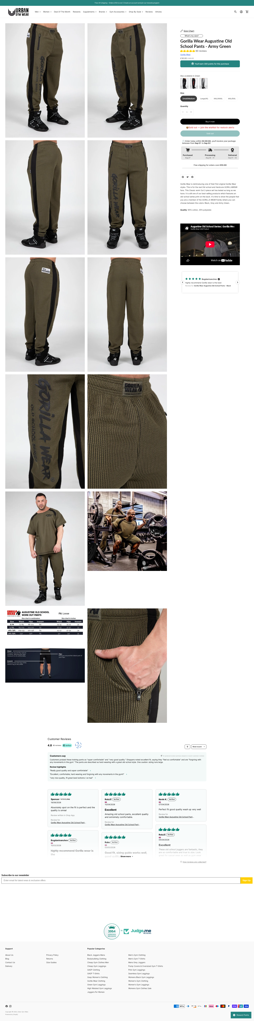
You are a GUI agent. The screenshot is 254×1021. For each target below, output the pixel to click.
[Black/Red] (194, 83)
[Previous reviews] (182, 282)
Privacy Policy (52, 955)
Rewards (76, 12)
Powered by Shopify (11, 1014)
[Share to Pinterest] (182, 177)
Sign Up (246, 880)
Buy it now (210, 121)
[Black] (184, 83)
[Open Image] (45, 80)
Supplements (88, 12)
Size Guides (51, 962)
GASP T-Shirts (93, 973)
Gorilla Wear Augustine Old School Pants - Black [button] (68, 822)
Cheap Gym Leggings (96, 966)
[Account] (241, 12)
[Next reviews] (237, 282)
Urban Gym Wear (22, 1012)
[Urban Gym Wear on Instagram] (10, 1006)
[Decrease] (182, 112)
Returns (49, 959)
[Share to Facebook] (192, 177)
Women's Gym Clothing (138, 981)
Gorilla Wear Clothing (96, 981)
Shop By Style (135, 12)
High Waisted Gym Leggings (99, 988)
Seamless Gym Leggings (139, 973)
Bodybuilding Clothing (96, 959)
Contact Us (10, 962)
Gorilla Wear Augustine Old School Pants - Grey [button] (176, 817)
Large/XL (204, 98)
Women (46, 12)
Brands (102, 12)
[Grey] (203, 83)
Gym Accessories (117, 12)
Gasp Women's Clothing (97, 977)
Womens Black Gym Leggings (141, 977)
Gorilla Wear (185, 54)
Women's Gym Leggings (138, 984)
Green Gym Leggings (96, 984)
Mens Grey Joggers (136, 962)
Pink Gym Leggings (136, 970)
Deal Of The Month (62, 12)
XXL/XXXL (218, 98)
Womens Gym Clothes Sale (139, 988)
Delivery (8, 966)
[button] (188, 51)
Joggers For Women (96, 992)
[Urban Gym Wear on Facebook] (6, 1006)
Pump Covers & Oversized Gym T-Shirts (145, 966)
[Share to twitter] (187, 177)
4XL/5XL (232, 98)
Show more (126, 856)
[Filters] (187, 746)
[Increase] (191, 112)
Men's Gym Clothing (137, 955)
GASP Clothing (93, 970)
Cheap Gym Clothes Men (98, 962)
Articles (158, 12)
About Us (9, 955)
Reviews (149, 12)
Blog (7, 959)
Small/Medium (189, 98)
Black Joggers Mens (96, 955)
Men (37, 12)
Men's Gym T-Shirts (136, 959)
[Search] (235, 12)
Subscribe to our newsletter (15, 875)
